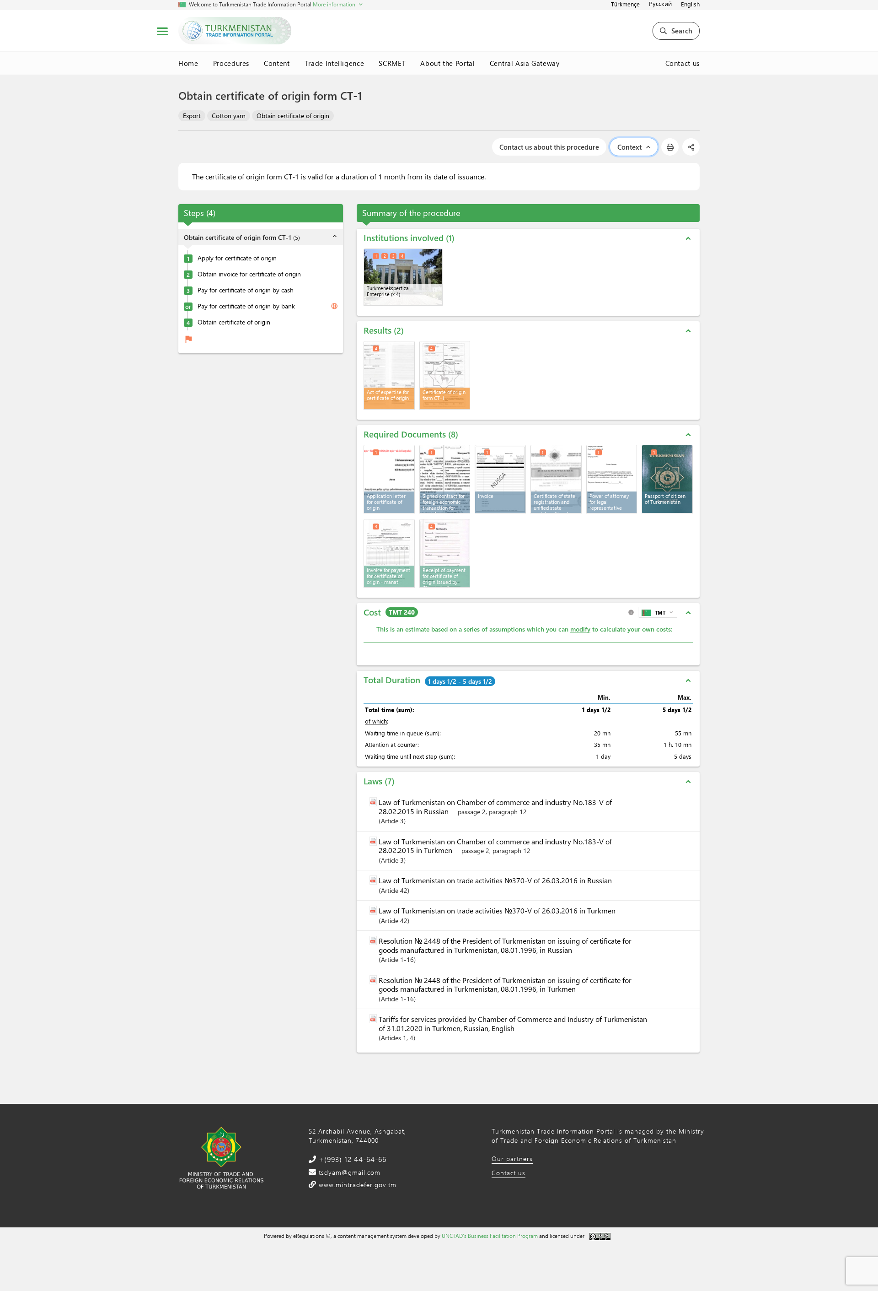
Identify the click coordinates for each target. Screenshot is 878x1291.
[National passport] (667, 479)
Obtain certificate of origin (293, 115)
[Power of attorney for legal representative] (611, 479)
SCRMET (392, 63)
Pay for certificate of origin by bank (246, 306)
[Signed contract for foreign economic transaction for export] (445, 479)
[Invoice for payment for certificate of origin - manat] (389, 553)
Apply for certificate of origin (237, 258)
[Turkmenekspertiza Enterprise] (403, 277)
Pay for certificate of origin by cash (246, 290)
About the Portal (447, 63)
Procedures (231, 63)
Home (188, 63)
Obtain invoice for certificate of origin (249, 274)
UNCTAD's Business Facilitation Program (490, 1235)
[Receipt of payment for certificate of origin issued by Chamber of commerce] (445, 553)
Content (277, 63)
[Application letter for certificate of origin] (389, 479)
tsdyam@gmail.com (348, 1172)
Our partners (512, 1158)
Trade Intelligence (334, 63)
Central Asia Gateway (525, 63)
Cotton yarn (229, 115)
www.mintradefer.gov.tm (356, 1184)
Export (192, 115)
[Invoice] (500, 479)
